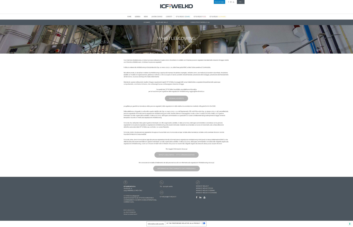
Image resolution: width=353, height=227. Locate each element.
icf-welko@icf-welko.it (168, 196)
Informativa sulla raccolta (156, 224)
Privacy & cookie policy (130, 214)
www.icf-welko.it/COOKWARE (206, 192)
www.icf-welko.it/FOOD (204, 188)
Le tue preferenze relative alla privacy (183, 223)
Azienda (137, 16)
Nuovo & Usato (219, 2)
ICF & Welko (183, 16)
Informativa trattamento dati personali (176, 168)
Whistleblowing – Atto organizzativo (177, 155)
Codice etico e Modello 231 (200, 22)
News (146, 16)
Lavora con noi (156, 16)
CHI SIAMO (146, 22)
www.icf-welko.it (202, 186)
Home (129, 16)
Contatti (169, 16)
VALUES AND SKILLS (161, 22)
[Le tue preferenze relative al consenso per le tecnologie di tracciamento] (350, 224)
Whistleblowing (179, 22)
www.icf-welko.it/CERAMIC (205, 190)
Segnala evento (176, 98)
